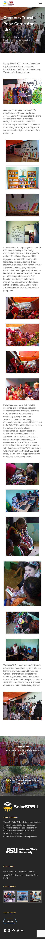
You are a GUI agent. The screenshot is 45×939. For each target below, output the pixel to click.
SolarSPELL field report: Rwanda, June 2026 (20, 876)
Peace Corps (9, 43)
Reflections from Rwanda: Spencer (19, 871)
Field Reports (33, 40)
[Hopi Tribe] (22, 896)
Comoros (22, 40)
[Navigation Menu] (40, 3)
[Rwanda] (35, 896)
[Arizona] (9, 896)
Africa (15, 40)
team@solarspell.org (27, 836)
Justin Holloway (13, 37)
